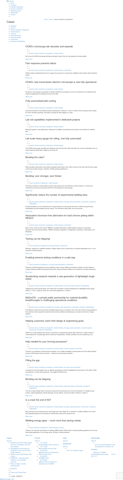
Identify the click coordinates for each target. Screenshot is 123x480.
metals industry (15, 32)
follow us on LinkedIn (99, 452)
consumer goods (16, 37)
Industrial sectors (16, 11)
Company (13, 5)
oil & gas (13, 34)
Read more (28, 59)
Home (12, 3)
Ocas (45, 19)
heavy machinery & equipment (20, 30)
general (13, 28)
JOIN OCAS (14, 13)
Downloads (95, 438)
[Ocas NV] (10, 1)
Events (37, 438)
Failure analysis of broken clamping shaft (18, 465)
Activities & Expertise (17, 7)
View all (9, 441)
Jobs (65, 438)
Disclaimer (14, 468)
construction (14, 39)
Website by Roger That (7, 479)
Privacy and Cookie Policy (18, 472)
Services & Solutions (17, 9)
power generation (16, 35)
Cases (9, 438)
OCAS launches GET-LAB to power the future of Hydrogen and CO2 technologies (21, 444)
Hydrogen (14, 26)
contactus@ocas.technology (99, 453)
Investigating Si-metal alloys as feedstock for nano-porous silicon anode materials (21, 450)
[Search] (11, 16)
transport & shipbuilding (18, 41)
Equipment (67, 443)
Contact (13, 14)
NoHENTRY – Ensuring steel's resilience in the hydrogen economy (20, 460)
